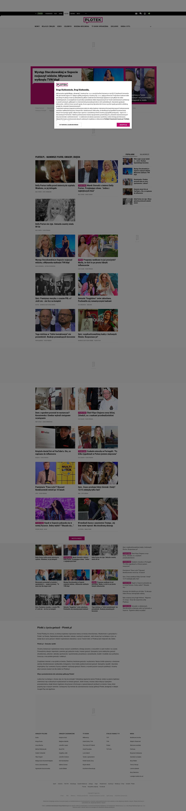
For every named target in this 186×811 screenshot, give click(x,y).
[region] (93, 105)
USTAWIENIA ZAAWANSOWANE (68, 124)
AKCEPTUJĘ (123, 125)
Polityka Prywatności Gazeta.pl (113, 119)
